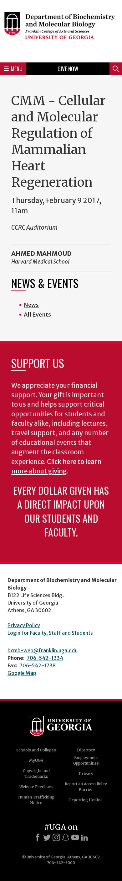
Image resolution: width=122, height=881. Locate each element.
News (31, 304)
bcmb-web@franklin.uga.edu (43, 650)
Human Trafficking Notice (36, 800)
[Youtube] (75, 837)
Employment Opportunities (86, 760)
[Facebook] (37, 837)
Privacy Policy (24, 625)
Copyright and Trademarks (36, 773)
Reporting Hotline (86, 800)
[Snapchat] (65, 837)
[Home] (61, 30)
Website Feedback (36, 786)
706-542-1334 (45, 658)
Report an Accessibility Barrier (86, 787)
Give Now (68, 69)
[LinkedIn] (84, 837)
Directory (86, 750)
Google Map (22, 673)
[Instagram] (56, 837)
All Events (37, 314)
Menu (17, 69)
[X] (47, 837)
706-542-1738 (37, 665)
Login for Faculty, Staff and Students (50, 633)
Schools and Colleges (36, 750)
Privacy (86, 773)
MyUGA (36, 760)
